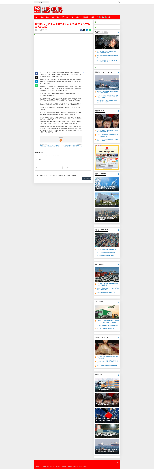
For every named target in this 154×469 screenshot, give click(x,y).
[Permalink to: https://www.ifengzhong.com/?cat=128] (118, 338)
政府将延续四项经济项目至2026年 (105, 255)
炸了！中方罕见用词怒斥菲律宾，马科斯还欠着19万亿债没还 (107, 139)
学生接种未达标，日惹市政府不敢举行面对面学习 (107, 361)
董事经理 (70, 466)
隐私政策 (76, 466)
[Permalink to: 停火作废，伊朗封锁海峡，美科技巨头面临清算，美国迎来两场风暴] (107, 82)
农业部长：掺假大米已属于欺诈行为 (105, 328)
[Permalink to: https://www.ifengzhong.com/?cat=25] (118, 174)
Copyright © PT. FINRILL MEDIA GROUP (44, 466)
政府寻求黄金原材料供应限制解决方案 (106, 252)
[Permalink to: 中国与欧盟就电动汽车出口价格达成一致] (107, 240)
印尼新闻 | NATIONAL (39, 30)
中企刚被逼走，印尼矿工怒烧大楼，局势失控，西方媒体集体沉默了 (107, 52)
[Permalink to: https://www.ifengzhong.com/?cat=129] (118, 230)
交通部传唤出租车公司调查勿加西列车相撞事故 (107, 56)
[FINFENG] (100, 17)
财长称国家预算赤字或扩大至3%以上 (106, 292)
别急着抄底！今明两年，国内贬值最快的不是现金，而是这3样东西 (107, 284)
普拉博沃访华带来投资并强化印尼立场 (49, 145)
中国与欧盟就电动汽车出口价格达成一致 (106, 249)
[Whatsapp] (90, 30)
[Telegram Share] (87, 30)
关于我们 (58, 466)
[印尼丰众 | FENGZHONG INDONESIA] (48, 9)
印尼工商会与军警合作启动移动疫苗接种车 (107, 365)
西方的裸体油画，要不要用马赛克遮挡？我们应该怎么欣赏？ (107, 357)
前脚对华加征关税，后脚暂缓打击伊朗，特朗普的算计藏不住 (107, 96)
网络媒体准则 (83, 466)
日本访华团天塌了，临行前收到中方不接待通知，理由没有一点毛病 (107, 130)
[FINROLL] (97, 17)
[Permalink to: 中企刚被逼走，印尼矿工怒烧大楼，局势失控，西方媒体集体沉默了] (107, 42)
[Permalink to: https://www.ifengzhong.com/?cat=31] (118, 265)
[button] (119, 2)
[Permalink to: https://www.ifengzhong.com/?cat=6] (118, 111)
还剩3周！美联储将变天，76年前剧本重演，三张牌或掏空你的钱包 (108, 288)
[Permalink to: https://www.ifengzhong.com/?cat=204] (118, 302)
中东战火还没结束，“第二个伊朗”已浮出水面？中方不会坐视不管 (107, 61)
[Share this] (81, 30)
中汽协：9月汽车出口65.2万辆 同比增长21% (107, 325)
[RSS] (61, 140)
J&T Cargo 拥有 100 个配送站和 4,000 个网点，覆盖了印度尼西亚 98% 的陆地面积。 (108, 321)
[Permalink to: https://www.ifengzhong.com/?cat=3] (118, 72)
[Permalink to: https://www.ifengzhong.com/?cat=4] (118, 32)
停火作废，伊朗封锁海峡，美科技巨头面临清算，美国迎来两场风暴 (107, 92)
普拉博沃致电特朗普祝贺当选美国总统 (72, 145)
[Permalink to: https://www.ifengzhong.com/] (118, 375)
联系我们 (64, 466)
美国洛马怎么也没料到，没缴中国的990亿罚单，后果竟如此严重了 (107, 135)
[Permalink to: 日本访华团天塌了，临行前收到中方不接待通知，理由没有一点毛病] (107, 121)
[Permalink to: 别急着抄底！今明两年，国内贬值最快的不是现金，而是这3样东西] (107, 274)
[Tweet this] (84, 30)
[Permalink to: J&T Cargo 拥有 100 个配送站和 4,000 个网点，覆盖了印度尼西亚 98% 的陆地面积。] (107, 312)
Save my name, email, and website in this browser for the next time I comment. (56, 175)
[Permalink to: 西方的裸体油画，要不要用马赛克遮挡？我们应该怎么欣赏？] (107, 347)
